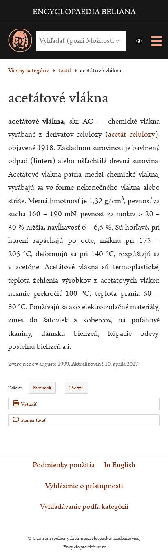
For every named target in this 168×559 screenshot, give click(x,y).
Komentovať (33, 420)
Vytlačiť (29, 404)
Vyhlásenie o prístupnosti (84, 486)
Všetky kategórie (28, 70)
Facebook (42, 387)
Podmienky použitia (64, 465)
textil (64, 70)
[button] (139, 41)
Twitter (76, 387)
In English (119, 465)
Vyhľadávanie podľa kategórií (84, 506)
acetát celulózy (131, 134)
